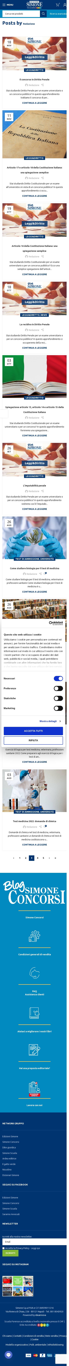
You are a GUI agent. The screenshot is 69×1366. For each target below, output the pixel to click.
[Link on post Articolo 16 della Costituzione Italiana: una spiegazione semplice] (34, 220)
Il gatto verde (9, 1164)
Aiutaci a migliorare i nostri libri (34, 1031)
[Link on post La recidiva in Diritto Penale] (34, 298)
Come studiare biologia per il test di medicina (34, 568)
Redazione (29, 24)
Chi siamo (7, 1336)
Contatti (17, 1336)
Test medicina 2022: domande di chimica (34, 821)
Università (47, 559)
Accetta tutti (33, 731)
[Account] (65, 5)
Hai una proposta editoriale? (34, 1068)
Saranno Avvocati (11, 1214)
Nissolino (7, 1169)
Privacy (63, 1336)
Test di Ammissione (27, 559)
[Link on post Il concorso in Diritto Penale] (34, 53)
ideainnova (40, 1315)
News (44, 315)
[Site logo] (34, 4)
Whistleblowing (56, 1344)
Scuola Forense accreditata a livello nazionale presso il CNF (33, 1321)
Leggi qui (35, 1248)
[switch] (58, 688)
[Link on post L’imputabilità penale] (34, 459)
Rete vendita (51, 1336)
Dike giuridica (9, 1147)
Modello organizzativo (17, 1344)
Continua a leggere (34, 103)
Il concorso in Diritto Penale (34, 79)
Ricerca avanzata (58, 13)
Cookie (35, 1339)
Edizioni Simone (10, 1136)
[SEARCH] (43, 13)
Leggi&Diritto (34, 70)
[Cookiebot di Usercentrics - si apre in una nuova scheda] (49, 623)
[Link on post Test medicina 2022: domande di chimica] (34, 790)
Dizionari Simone (10, 1175)
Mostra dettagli (48, 721)
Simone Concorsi (35, 917)
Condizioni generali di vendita (34, 954)
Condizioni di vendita (33, 1336)
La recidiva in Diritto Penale (35, 324)
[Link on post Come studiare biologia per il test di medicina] (34, 538)
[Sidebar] (4, 414)
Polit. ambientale (38, 1344)
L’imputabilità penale (34, 485)
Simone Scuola (9, 1153)
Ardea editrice (9, 1158)
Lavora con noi (34, 1105)
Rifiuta (33, 740)
